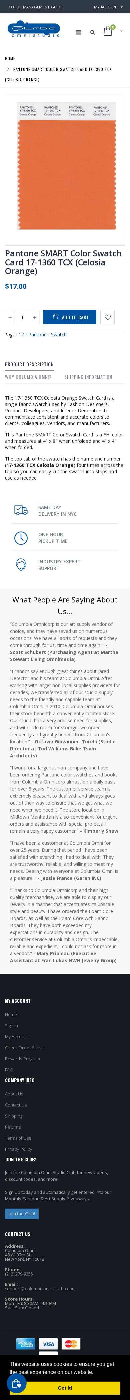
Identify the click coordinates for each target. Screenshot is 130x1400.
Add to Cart (75, 317)
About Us (14, 1094)
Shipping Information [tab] (88, 376)
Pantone (37, 334)
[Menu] (78, 31)
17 (21, 334)
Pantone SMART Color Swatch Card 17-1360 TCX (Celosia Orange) (63, 262)
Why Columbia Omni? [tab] (28, 376)
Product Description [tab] (29, 363)
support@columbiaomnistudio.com (40, 1289)
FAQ (9, 1070)
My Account (106, 6)
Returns (13, 1127)
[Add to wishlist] (107, 317)
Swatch (59, 334)
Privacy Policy (18, 1149)
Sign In (11, 1025)
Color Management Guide (36, 6)
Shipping (14, 1116)
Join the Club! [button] (22, 1214)
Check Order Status (24, 1048)
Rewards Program (22, 1059)
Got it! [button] (65, 1388)
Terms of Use (18, 1138)
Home (10, 58)
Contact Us (16, 1105)
